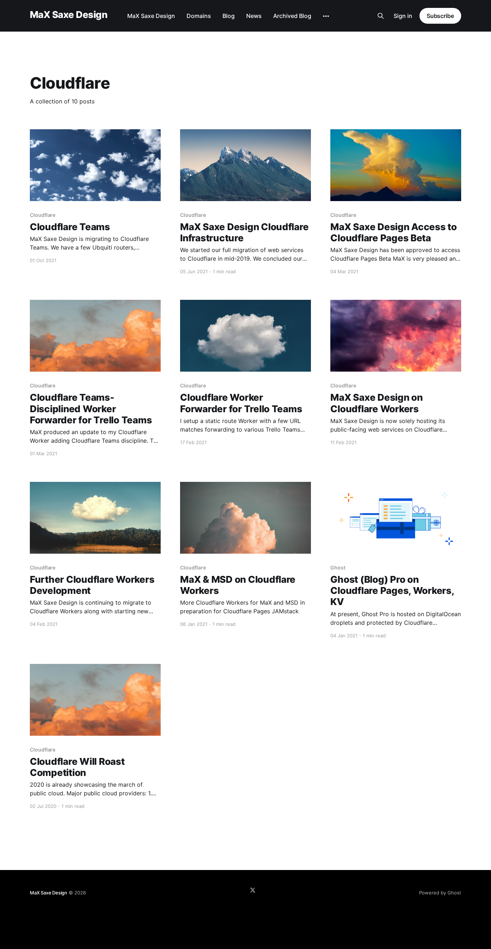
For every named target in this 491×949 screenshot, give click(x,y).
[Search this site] (380, 16)
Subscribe (440, 15)
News (254, 15)
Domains (199, 15)
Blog (228, 15)
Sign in (403, 15)
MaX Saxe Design (68, 15)
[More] (326, 16)
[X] (253, 890)
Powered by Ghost (440, 892)
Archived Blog (292, 15)
